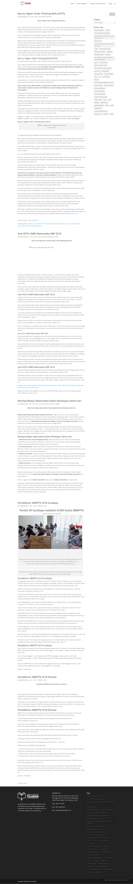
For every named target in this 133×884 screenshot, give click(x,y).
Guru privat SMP (108, 74)
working (111, 114)
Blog (110, 3)
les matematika (106, 77)
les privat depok (98, 85)
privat (109, 100)
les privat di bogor (108, 85)
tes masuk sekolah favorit (100, 111)
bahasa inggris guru (99, 30)
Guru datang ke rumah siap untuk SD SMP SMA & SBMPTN (103, 58)
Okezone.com (74, 213)
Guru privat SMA (98, 74)
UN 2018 (105, 114)
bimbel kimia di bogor (99, 51)
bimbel (96, 49)
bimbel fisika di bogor (105, 49)
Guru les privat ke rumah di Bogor (49, 404)
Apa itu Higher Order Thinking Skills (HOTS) (41, 13)
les (99, 77)
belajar (108, 30)
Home (72, 3)
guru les (96, 62)
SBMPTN (96, 102)
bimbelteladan (23, 17)
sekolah (107, 105)
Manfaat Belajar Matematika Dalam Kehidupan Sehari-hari (49, 400)
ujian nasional (97, 114)
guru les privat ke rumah (100, 65)
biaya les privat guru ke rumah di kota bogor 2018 (103, 45)
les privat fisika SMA (99, 91)
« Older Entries (22, 783)
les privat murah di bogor (100, 97)
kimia (95, 77)
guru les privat (103, 62)
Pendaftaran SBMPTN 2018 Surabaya (38, 502)
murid (104, 100)
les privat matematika (99, 94)
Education (107, 54)
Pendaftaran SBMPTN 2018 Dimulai (37, 677)
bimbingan (109, 51)
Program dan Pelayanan (97, 3)
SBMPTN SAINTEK (98, 105)
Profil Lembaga (81, 3)
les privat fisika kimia (99, 88)
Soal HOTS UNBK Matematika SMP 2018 (39, 233)
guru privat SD (105, 71)
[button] (117, 880)
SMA (112, 105)
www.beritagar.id (33, 220)
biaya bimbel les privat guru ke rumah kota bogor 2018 (103, 37)
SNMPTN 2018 (98, 108)
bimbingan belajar (99, 54)
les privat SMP (98, 100)
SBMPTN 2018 (42, 506)
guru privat (97, 71)
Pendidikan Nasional (45, 17)
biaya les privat (98, 41)
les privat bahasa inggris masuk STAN (103, 82)
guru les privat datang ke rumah (48, 237)
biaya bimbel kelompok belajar (102, 33)
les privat (96, 79)
